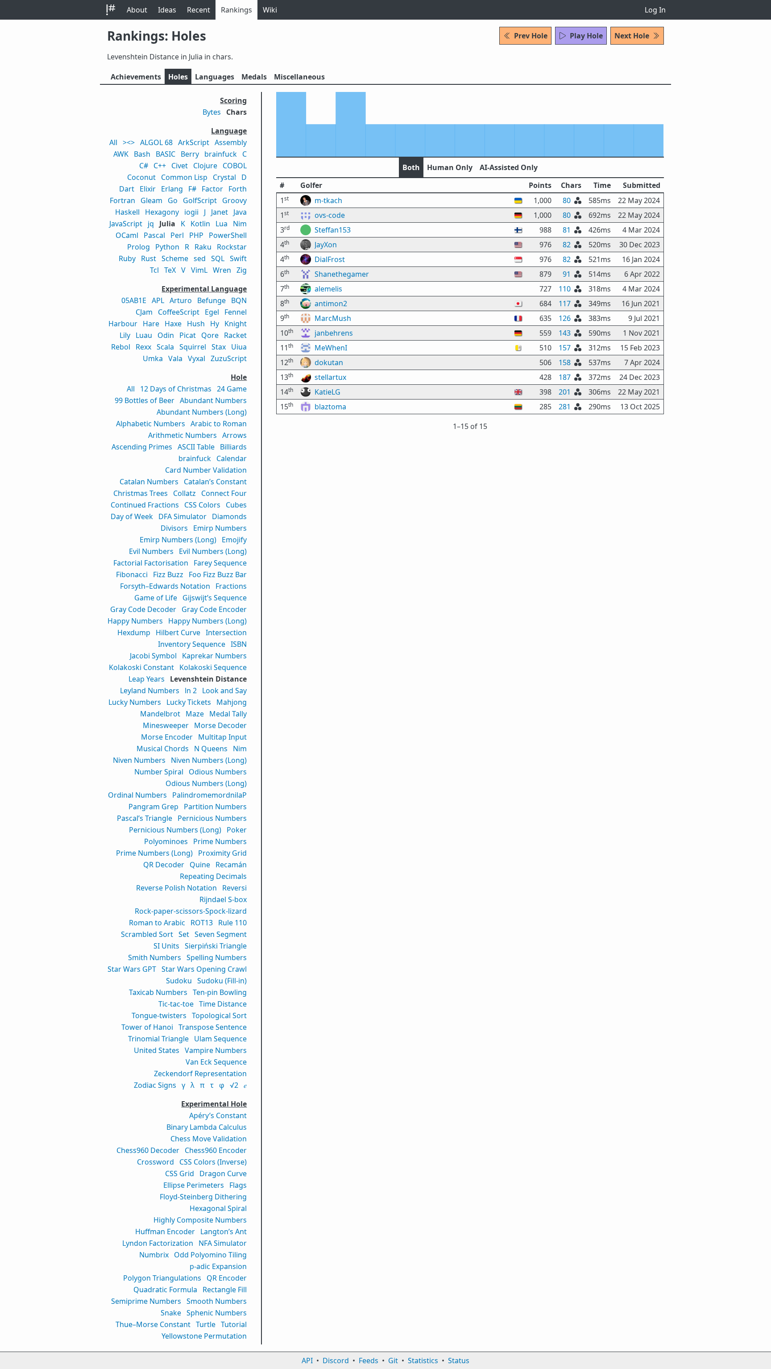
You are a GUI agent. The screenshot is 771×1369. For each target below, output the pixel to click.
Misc (299, 77)
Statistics (423, 1360)
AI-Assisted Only (509, 167)
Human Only (450, 167)
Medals (254, 77)
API (307, 1360)
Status (458, 1360)
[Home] (110, 10)
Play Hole (586, 36)
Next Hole (631, 36)
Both (411, 167)
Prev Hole (530, 36)
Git (393, 1360)
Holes (178, 77)
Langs (214, 77)
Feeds (368, 1360)
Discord (336, 1360)
